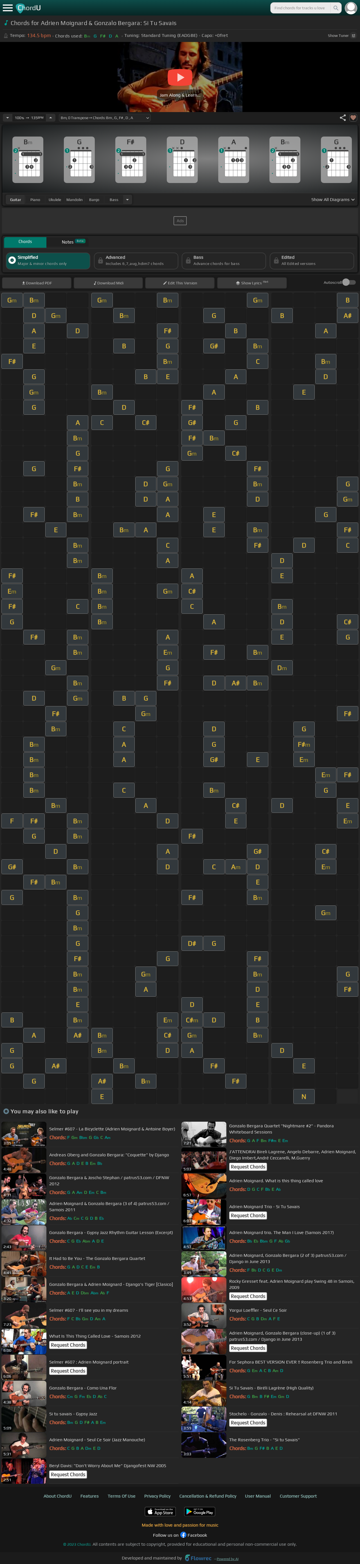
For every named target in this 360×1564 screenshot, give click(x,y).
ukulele (55, 199)
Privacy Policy (157, 1496)
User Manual (258, 1496)
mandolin (74, 199)
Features (89, 1496)
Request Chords (248, 1167)
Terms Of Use (122, 1496)
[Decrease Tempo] (7, 118)
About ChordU (58, 1496)
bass (114, 199)
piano (35, 199)
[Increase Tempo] (50, 118)
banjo (94, 199)
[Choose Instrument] (127, 199)
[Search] (335, 8)
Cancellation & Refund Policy (207, 1496)
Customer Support (298, 1496)
